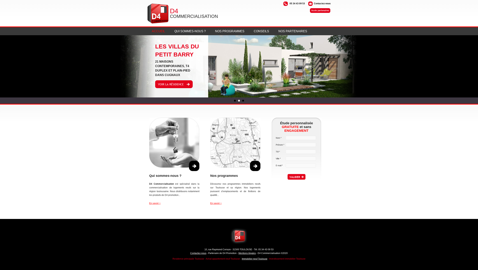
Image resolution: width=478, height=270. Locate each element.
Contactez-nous (322, 3)
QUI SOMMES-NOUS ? (190, 31)
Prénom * (280, 145)
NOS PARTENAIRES (292, 31)
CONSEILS (261, 31)
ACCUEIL (158, 31)
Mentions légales (247, 253)
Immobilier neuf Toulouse (254, 259)
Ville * (278, 158)
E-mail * (279, 165)
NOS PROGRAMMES (229, 31)
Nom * (278, 138)
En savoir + (155, 203)
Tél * (278, 152)
